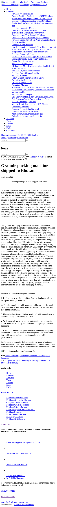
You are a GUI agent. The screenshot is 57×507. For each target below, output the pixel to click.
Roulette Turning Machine (30, 49)
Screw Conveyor (31, 99)
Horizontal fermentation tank (36, 52)
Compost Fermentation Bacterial (25, 109)
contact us (5, 424)
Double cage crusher (27, 61)
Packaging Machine (20, 85)
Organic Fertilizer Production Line (26, 16)
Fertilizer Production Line (22, 14)
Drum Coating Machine (22, 80)
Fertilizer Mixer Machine (22, 63)
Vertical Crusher (18, 56)
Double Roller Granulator (22, 30)
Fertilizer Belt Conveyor (22, 94)
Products (10, 11)
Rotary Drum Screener (21, 78)
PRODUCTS (7, 392)
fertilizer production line (24, 504)
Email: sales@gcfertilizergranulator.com (23, 442)
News (8, 126)
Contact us (10, 130)
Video (8, 121)
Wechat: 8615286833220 (16, 464)
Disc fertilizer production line (28, 21)
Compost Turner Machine (22, 44)
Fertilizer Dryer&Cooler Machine (26, 71)
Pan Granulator (26, 33)
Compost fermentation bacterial (25, 111)
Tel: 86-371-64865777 (15, 475)
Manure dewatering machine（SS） (27, 104)
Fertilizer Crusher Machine (23, 54)
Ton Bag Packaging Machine (31, 90)
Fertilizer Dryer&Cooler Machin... (20, 409)
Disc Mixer (21, 68)
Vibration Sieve (37, 78)
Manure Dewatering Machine (24, 101)
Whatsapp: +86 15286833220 (18, 453)
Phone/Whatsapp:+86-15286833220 (16, 135)
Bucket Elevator (45, 99)
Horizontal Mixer (35, 66)
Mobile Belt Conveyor (33, 97)
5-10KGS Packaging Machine (24, 87)
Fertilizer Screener (19, 75)
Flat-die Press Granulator (39, 40)
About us (10, 118)
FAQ (8, 128)
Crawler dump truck (20, 47)
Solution (9, 123)
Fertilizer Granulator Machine (24, 28)
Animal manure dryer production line (27, 114)
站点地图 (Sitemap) (14, 478)
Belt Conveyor (18, 97)
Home (9, 9)
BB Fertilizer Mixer (20, 66)
